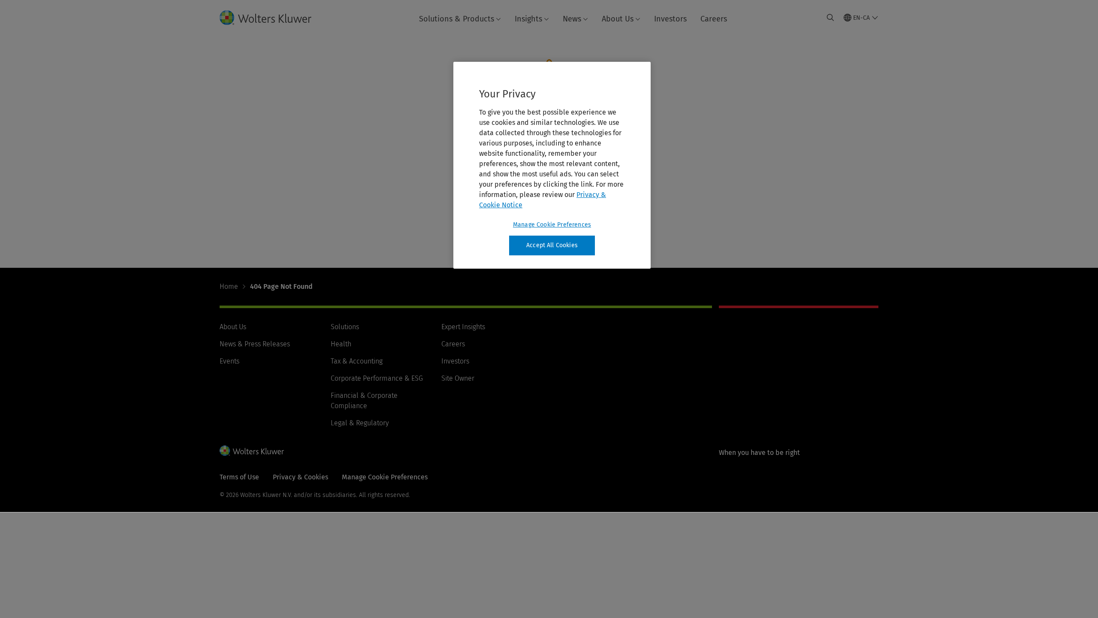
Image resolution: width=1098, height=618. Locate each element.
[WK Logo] (252, 450)
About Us (617, 19)
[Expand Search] (830, 17)
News (572, 19)
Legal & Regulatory (360, 423)
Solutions (345, 327)
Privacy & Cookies (300, 477)
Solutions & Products (456, 19)
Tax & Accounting (357, 361)
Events (229, 361)
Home (229, 286)
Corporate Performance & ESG (377, 378)
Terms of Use (239, 477)
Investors (670, 19)
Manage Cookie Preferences (552, 224)
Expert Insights (463, 327)
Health (341, 344)
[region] (552, 165)
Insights (528, 19)
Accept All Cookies (552, 245)
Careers (713, 19)
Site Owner (457, 378)
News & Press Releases (255, 344)
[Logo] (272, 17)
